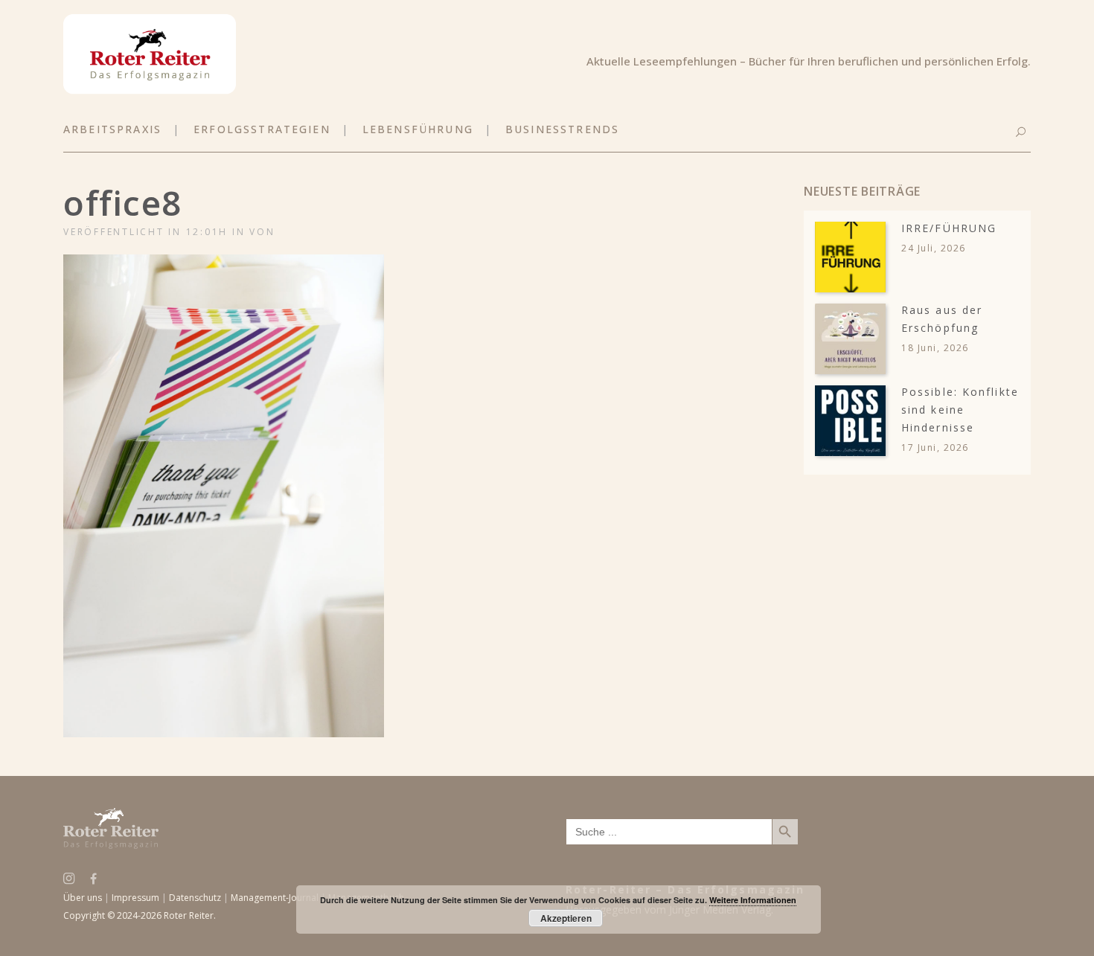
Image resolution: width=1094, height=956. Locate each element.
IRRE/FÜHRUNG (949, 228)
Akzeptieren (566, 918)
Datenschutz (195, 897)
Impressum (135, 897)
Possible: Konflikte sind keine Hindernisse (960, 409)
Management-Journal (275, 897)
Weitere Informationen (752, 899)
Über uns (82, 897)
